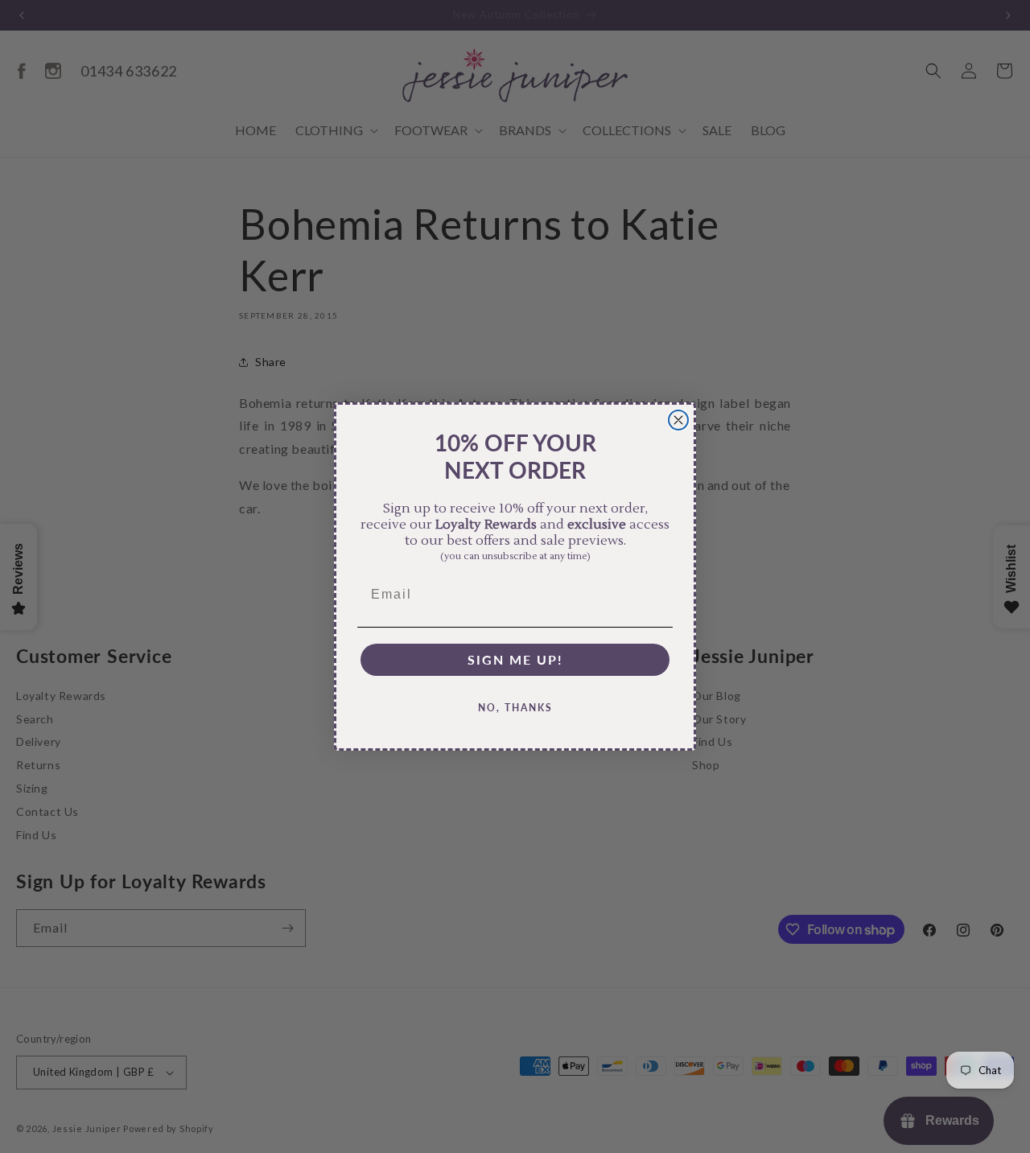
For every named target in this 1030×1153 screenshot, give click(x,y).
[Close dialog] (678, 420)
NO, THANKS (515, 708)
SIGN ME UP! (515, 659)
